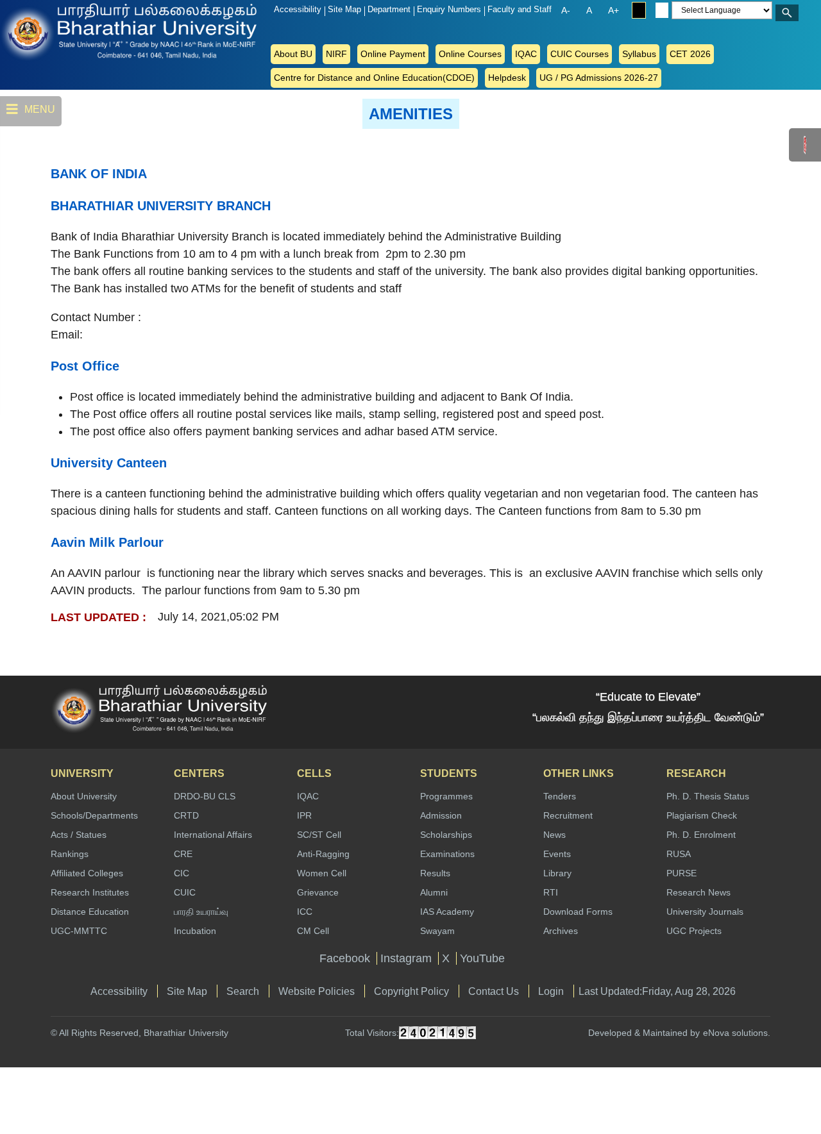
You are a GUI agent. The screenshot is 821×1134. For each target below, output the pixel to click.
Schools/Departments (94, 815)
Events (557, 854)
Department (389, 9)
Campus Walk (805, 145)
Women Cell (321, 873)
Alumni (434, 892)
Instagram (406, 958)
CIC (181, 873)
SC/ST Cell (319, 835)
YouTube (482, 958)
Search (242, 991)
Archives (560, 931)
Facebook (344, 958)
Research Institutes (90, 892)
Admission (441, 815)
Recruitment (568, 815)
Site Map (344, 9)
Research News (698, 892)
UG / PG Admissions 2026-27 (598, 77)
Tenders (559, 796)
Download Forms (578, 911)
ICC (304, 911)
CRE (183, 854)
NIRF (336, 54)
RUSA (678, 854)
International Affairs (213, 835)
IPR (304, 815)
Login (551, 991)
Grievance (318, 892)
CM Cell (313, 931)
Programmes (446, 796)
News (554, 835)
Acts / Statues (78, 835)
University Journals (704, 911)
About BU (293, 54)
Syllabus (639, 54)
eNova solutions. (736, 1033)
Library (557, 873)
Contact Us (493, 991)
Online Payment (392, 54)
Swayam (437, 931)
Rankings (70, 854)
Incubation (195, 931)
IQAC (526, 54)
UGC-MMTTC (79, 931)
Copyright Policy (411, 991)
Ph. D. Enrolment (701, 835)
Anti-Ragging (323, 854)
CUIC (185, 892)
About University (84, 796)
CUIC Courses (579, 54)
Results (435, 873)
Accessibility (297, 9)
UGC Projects (694, 931)
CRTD (186, 815)
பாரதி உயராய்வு (201, 911)
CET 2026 (690, 54)
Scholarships (446, 835)
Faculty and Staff (519, 9)
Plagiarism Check (701, 815)
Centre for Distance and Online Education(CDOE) (374, 77)
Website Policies (316, 991)
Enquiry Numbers (449, 9)
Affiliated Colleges (87, 873)
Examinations (447, 854)
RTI (550, 892)
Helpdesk (507, 77)
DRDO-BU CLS (204, 796)
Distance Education (90, 911)
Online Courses (470, 54)
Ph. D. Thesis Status (707, 796)
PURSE (681, 873)
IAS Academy (447, 911)
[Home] (51, 31)
